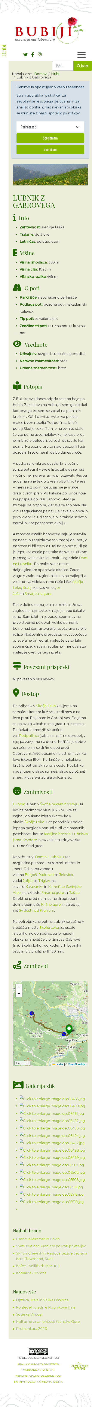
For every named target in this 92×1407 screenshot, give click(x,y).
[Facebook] (32, 54)
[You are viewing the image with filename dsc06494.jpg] (52, 1136)
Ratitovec (46, 875)
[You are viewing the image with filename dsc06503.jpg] (52, 1180)
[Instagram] (39, 54)
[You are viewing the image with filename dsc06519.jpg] (52, 1202)
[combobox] (63, 66)
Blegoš (31, 875)
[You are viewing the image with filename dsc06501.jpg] (52, 1165)
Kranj (27, 588)
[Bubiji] (49, 30)
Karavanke (34, 887)
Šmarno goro (53, 893)
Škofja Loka (49, 928)
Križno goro (50, 905)
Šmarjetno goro (38, 594)
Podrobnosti (29, 127)
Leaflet (59, 1064)
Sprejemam (50, 138)
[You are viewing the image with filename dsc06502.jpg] (52, 1172)
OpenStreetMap (77, 1064)
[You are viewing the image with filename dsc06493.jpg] (52, 1128)
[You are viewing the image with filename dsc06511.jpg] (51, 1187)
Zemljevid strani (79, 1367)
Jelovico (66, 875)
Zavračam (50, 149)
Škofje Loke (34, 822)
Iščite (84, 65)
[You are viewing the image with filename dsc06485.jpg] (52, 1099)
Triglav (44, 881)
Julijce (28, 881)
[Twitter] (25, 54)
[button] (69, 1029)
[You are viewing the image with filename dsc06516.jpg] (52, 1194)
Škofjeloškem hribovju (59, 804)
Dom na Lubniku (49, 857)
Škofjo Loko (46, 706)
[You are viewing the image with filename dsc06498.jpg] (52, 1150)
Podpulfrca (29, 736)
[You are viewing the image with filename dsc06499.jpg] (52, 1157)
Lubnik (19, 804)
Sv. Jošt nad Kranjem (36, 911)
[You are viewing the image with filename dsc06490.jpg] (52, 1106)
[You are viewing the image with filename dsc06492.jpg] (52, 1121)
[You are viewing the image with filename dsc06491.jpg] (52, 1113)
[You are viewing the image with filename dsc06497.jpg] (52, 1143)
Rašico (74, 893)
